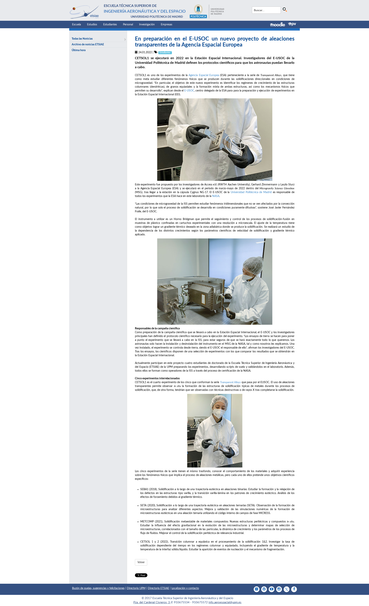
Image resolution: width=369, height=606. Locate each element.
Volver (141, 562)
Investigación (147, 24)
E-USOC (189, 90)
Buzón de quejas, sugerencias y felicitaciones (98, 588)
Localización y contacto (185, 588)
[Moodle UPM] (279, 24)
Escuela (76, 24)
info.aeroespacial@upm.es (225, 602)
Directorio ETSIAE (158, 588)
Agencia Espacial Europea (204, 75)
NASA (215, 196)
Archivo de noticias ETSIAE (88, 44)
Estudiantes (110, 24)
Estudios (92, 24)
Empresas (166, 24)
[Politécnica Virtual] (292, 24)
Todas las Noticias (82, 38)
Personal (128, 24)
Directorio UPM (136, 588)
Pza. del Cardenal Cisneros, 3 (152, 602)
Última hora (79, 50)
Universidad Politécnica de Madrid (251, 192)
